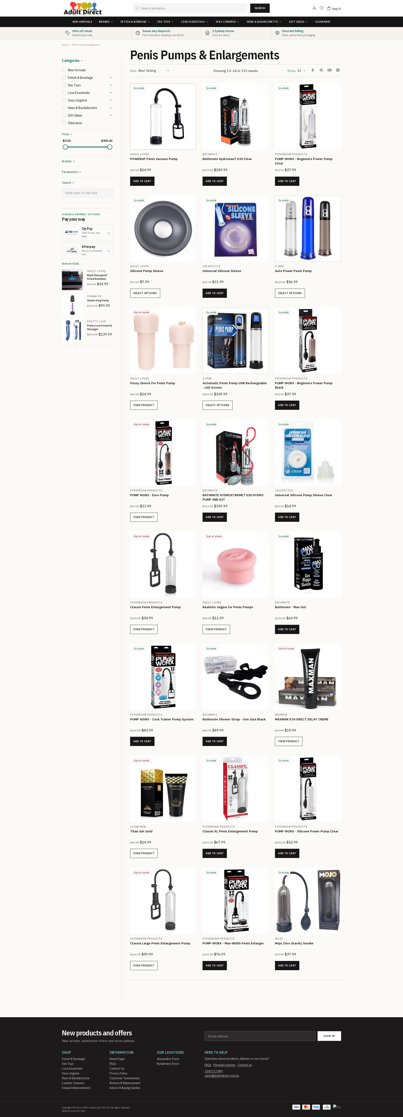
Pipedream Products (146, 602)
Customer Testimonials (125, 1078)
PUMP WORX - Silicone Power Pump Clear (306, 831)
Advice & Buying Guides (125, 1088)
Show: (291, 71)
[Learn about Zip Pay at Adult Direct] (337, 1109)
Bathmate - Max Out (290, 607)
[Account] (314, 8)
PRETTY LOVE (96, 321)
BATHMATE (210, 154)
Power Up (94, 296)
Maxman (281, 714)
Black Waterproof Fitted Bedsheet (97, 277)
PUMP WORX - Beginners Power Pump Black (303, 385)
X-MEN (279, 266)
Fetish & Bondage (73, 1059)
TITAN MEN (138, 826)
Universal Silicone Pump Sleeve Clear (303, 495)
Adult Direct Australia (82, 8)
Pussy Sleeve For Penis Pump (152, 383)
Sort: (133, 71)
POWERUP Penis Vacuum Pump (154, 159)
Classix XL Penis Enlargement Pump (230, 831)
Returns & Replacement (125, 1083)
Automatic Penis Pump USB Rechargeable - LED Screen (235, 385)
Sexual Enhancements (76, 1088)
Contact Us (117, 1068)
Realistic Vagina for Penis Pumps (228, 607)
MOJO (279, 938)
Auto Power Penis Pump (293, 271)
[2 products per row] (313, 70)
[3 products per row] (321, 70)
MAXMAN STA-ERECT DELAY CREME (301, 719)
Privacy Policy (118, 1073)
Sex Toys (68, 1064)
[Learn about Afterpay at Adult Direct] (326, 1109)
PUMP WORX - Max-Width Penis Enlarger (233, 943)
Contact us (245, 1065)
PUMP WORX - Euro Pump (149, 495)
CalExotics (211, 266)
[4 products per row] (329, 70)
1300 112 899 (214, 1071)
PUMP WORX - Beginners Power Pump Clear (303, 161)
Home (65, 44)
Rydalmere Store (168, 1064)
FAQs (113, 1064)
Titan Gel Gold (141, 831)
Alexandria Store (168, 1059)
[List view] (338, 70)
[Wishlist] (321, 8)
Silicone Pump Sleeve (146, 271)
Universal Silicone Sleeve (222, 271)
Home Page (117, 1059)
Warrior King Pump (98, 300)
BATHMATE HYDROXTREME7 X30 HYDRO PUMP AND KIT (233, 497)
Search (260, 8)
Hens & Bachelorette (75, 1078)
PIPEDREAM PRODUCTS (291, 154)
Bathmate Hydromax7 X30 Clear (227, 159)
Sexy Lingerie (70, 1073)
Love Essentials (72, 1068)
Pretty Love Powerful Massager (99, 327)
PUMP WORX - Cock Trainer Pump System (162, 719)
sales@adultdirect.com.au (222, 1076)
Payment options (224, 1065)
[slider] (65, 147)
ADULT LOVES (96, 271)
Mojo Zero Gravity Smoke (294, 943)
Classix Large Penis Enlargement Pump (160, 943)
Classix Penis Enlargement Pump (155, 607)
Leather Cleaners (73, 1083)
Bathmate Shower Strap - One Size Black (234, 719)
